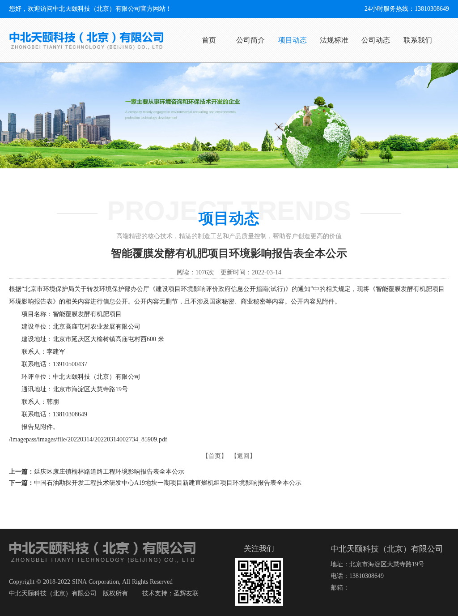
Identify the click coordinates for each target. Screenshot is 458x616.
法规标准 (334, 40)
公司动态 (375, 40)
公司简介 (250, 40)
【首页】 (214, 456)
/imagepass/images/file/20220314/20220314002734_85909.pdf (88, 439)
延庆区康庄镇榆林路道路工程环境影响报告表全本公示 (109, 471)
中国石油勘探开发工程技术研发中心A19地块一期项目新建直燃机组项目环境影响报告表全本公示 (167, 482)
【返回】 (243, 456)
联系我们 (417, 40)
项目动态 (292, 40)
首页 (209, 40)
